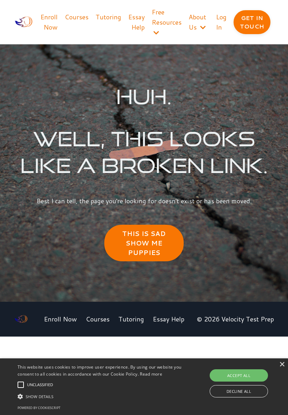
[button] (21, 385)
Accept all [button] (238, 375)
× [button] (281, 364)
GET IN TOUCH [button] (252, 22)
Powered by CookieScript (39, 408)
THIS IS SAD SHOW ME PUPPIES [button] (144, 243)
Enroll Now (49, 22)
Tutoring (108, 16)
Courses (77, 16)
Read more (151, 374)
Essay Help (136, 22)
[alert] (144, 386)
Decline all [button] (239, 391)
